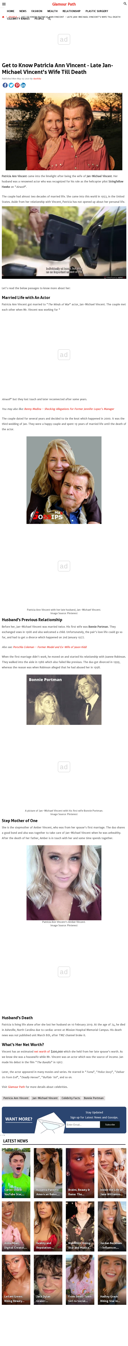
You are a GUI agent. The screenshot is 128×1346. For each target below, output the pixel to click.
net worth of (42, 1051)
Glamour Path (64, 4)
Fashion (37, 11)
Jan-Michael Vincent (45, 1098)
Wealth (52, 11)
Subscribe (110, 1124)
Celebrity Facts (71, 1098)
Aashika (37, 78)
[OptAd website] (114, 277)
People (39, 18)
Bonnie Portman (94, 1098)
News (23, 11)
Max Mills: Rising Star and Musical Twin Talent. (79, 1247)
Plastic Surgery (97, 11)
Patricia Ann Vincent (16, 1098)
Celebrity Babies (18, 18)
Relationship (72, 11)
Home (10, 11)
